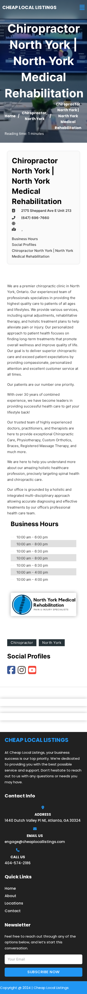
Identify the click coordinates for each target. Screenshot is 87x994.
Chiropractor (34, 113)
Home (10, 116)
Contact (13, 911)
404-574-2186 (18, 863)
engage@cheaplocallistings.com (35, 841)
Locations (14, 903)
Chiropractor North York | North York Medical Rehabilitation (42, 253)
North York (35, 118)
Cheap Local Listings (29, 7)
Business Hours (25, 239)
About (10, 895)
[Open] (82, 7)
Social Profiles (24, 244)
